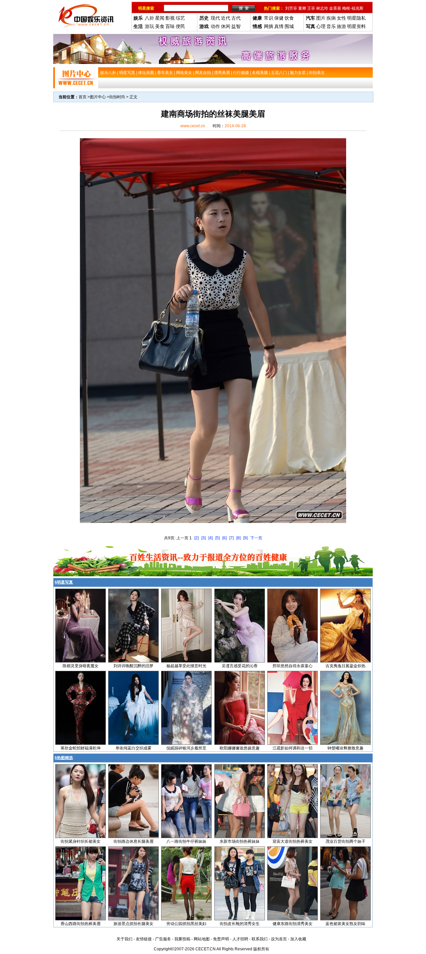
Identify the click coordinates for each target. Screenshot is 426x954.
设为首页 (279, 939)
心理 (320, 26)
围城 (289, 26)
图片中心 (98, 97)
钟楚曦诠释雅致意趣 (345, 748)
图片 (320, 18)
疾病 (331, 18)
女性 (341, 18)
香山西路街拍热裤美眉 (81, 923)
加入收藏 (298, 939)
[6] (224, 538)
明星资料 (356, 26)
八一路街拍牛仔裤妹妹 (186, 841)
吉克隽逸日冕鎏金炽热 (345, 666)
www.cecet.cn (192, 126)
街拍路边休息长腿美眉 (133, 841)
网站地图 (202, 939)
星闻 (159, 18)
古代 (236, 18)
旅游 (341, 26)
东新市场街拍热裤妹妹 (240, 841)
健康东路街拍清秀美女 (293, 923)
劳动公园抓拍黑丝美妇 (186, 923)
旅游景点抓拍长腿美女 (133, 923)
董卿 (302, 8)
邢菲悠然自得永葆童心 (293, 666)
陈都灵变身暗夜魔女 (81, 666)
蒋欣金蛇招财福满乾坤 (81, 748)
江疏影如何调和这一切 (293, 748)
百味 (170, 26)
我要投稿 (182, 939)
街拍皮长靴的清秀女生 (240, 923)
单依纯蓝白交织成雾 (133, 748)
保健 (279, 18)
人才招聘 (240, 939)
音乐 (331, 26)
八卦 (149, 18)
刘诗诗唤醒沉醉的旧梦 (133, 666)
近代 (225, 18)
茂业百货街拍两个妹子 (345, 841)
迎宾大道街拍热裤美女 (293, 841)
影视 (170, 18)
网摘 (268, 26)
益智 (236, 26)
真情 (279, 26)
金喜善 (335, 8)
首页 (83, 97)
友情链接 (144, 939)
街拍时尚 (117, 97)
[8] (238, 538)
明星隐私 (356, 18)
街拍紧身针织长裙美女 (81, 841)
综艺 (180, 18)
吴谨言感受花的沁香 (240, 666)
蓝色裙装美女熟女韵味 (345, 923)
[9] (245, 538)
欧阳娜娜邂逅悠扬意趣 (240, 748)
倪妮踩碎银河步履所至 (186, 748)
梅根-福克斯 (352, 8)
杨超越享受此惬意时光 (186, 666)
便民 (180, 26)
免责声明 (221, 939)
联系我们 (260, 939)
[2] (196, 538)
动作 (215, 26)
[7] (231, 538)
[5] (217, 538)
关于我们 (124, 939)
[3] (203, 538)
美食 (159, 26)
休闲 (225, 26)
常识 (268, 18)
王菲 (311, 8)
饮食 (289, 18)
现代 (215, 18)
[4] (210, 538)
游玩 (149, 26)
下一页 (256, 538)
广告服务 (163, 939)
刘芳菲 (291, 8)
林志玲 (322, 8)
